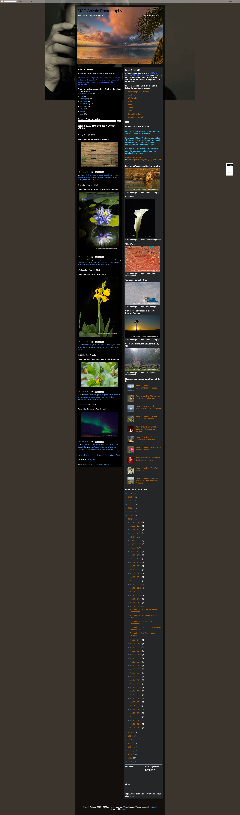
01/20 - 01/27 (136, 720)
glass (102, 260)
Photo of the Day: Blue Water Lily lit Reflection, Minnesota (98, 189)
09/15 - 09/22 (136, 570)
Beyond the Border (86, 93)
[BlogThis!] (98, 172)
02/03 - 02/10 (136, 717)
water (81, 114)
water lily (97, 264)
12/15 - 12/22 (136, 530)
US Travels (83, 106)
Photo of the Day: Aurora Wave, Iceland (92, 409)
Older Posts (115, 455)
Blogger (125, 809)
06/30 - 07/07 (136, 640)
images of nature (113, 175)
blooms (89, 260)
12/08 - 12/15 (136, 533)
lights (101, 447)
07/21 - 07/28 (136, 599)
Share (229, 173)
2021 (130, 512)
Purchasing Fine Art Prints (138, 92)
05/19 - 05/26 (136, 662)
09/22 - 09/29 (136, 566)
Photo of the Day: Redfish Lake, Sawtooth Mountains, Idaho (146, 388)
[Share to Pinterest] (103, 172)
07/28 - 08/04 (136, 595)
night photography (108, 449)
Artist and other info (136, 117)
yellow (97, 180)
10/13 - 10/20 (136, 555)
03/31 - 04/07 (136, 687)
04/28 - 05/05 (136, 673)
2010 (130, 761)
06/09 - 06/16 (136, 651)
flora (81, 111)
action (85, 444)
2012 (130, 754)
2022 (130, 508)
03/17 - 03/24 (136, 695)
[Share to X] (99, 172)
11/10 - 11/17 (136, 540)
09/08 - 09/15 (136, 573)
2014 (130, 747)
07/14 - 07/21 (136, 603)
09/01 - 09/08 (136, 577)
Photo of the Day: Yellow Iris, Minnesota (92, 274)
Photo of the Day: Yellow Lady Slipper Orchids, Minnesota (98, 359)
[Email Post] (92, 172)
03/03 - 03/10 (136, 702)
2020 (130, 515)
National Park (84, 104)
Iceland (84, 447)
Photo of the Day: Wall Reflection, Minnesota (93, 139)
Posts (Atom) (91, 459)
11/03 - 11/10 (136, 544)
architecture (87, 175)
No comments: (84, 172)
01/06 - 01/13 (136, 728)
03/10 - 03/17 (136, 698)
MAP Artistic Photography (100, 11)
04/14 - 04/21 (136, 680)
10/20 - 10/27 (136, 551)
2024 (130, 501)
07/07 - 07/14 (136, 606)
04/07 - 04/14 (136, 684)
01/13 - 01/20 (136, 724)
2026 (130, 493)
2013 (130, 750)
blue (94, 260)
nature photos (109, 347)
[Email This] (96, 172)
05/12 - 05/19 (136, 666)
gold (101, 175)
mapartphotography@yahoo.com (146, 160)
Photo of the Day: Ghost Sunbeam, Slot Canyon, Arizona (145, 429)
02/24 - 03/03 (136, 706)
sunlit (116, 347)
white (102, 264)
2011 (130, 758)
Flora (130, 111)
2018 (130, 732)
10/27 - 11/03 (136, 548)
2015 (130, 743)
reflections (86, 180)
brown (94, 175)
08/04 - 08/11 (136, 592)
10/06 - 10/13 (136, 559)
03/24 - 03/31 (136, 691)
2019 (130, 519)
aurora (90, 444)
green (106, 175)
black (85, 260)
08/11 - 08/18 (136, 588)
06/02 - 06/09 (136, 655)
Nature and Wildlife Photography (101, 177)
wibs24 (154, 807)
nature (88, 177)
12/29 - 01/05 (136, 522)
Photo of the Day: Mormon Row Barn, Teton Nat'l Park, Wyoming (147, 480)
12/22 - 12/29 (136, 526)
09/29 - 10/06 (136, 562)
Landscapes (84, 99)
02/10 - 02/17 (136, 713)
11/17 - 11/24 (136, 537)
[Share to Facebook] (101, 172)
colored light (114, 444)
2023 (130, 504)
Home (100, 455)
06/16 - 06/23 (136, 647)
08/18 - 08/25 (136, 584)
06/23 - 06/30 (136, 644)
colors (82, 109)
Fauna (82, 96)
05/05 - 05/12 (136, 669)
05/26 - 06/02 (136, 658)
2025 (130, 497)
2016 (130, 740)
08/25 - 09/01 (136, 581)
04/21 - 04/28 (136, 676)
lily (79, 262)
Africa (130, 104)
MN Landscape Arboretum (86, 397)
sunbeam (86, 264)
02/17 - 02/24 (136, 709)
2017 (130, 736)
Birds (130, 101)
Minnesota (83, 101)
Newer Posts (83, 455)
